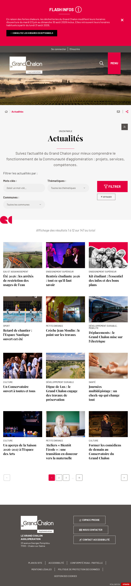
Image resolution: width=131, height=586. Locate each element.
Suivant (124, 477)
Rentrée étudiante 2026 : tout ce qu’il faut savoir (63, 280)
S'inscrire (74, 49)
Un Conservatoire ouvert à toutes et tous (19, 388)
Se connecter (58, 49)
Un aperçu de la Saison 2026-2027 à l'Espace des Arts (19, 449)
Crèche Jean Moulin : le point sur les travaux (63, 332)
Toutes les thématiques (63, 187)
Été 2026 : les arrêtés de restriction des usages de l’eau (18, 280)
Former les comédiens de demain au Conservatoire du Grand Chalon (105, 451)
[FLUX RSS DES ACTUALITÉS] (124, 127)
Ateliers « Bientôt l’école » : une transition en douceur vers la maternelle (61, 451)
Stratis (126, 584)
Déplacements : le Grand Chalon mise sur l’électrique (106, 336)
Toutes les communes (18, 204)
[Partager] (127, 111)
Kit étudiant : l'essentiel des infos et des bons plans (106, 280)
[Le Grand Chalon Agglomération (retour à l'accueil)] (26, 65)
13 (79, 477)
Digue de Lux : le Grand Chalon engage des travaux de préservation (61, 393)
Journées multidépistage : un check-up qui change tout (104, 393)
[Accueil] (6, 112)
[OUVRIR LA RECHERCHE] (101, 63)
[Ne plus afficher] (122, 20)
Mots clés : (10, 181)
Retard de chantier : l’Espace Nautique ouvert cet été (17, 334)
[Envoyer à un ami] (118, 111)
